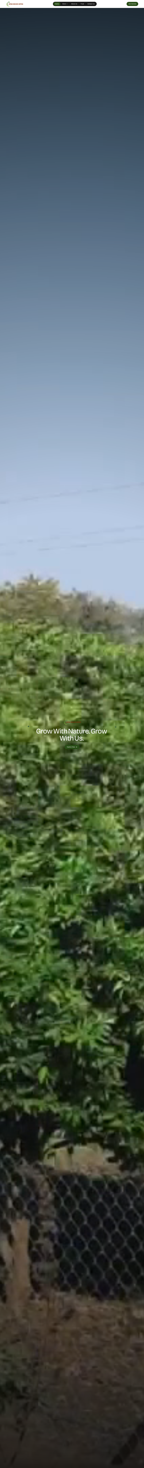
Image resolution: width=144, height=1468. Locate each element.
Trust (82, 4)
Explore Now (71, 747)
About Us (74, 4)
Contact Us (91, 4)
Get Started (132, 4)
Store (64, 4)
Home (57, 4)
